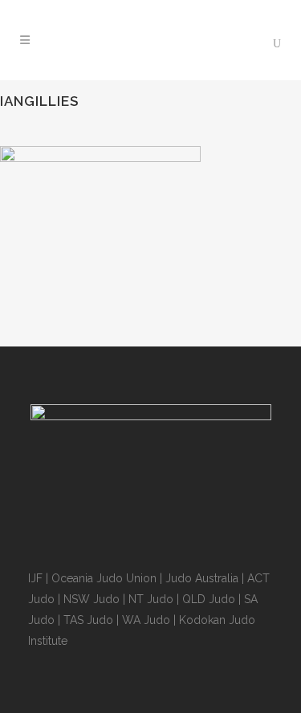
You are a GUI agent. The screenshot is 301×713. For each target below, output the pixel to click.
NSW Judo (91, 599)
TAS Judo (88, 620)
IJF (35, 578)
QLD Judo (208, 599)
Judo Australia (201, 578)
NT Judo (150, 599)
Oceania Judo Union (104, 578)
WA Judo (146, 620)
